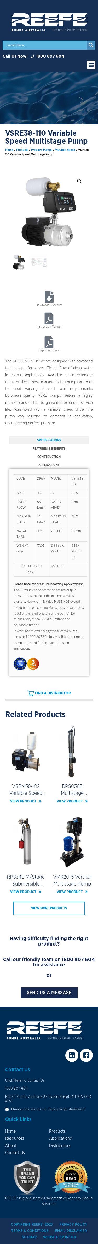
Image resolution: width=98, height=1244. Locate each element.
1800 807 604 (78, 959)
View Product (23, 801)
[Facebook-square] (86, 1055)
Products (22, 150)
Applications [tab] (49, 464)
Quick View (26, 774)
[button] (91, 65)
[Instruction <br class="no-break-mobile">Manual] (49, 318)
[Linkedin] (71, 1055)
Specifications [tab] (49, 440)
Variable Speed (65, 150)
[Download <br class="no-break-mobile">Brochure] (49, 297)
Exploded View (49, 350)
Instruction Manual (49, 326)
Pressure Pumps (41, 150)
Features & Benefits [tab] (49, 448)
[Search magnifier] (91, 45)
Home (9, 150)
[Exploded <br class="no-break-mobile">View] (49, 342)
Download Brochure (49, 305)
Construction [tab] (49, 456)
